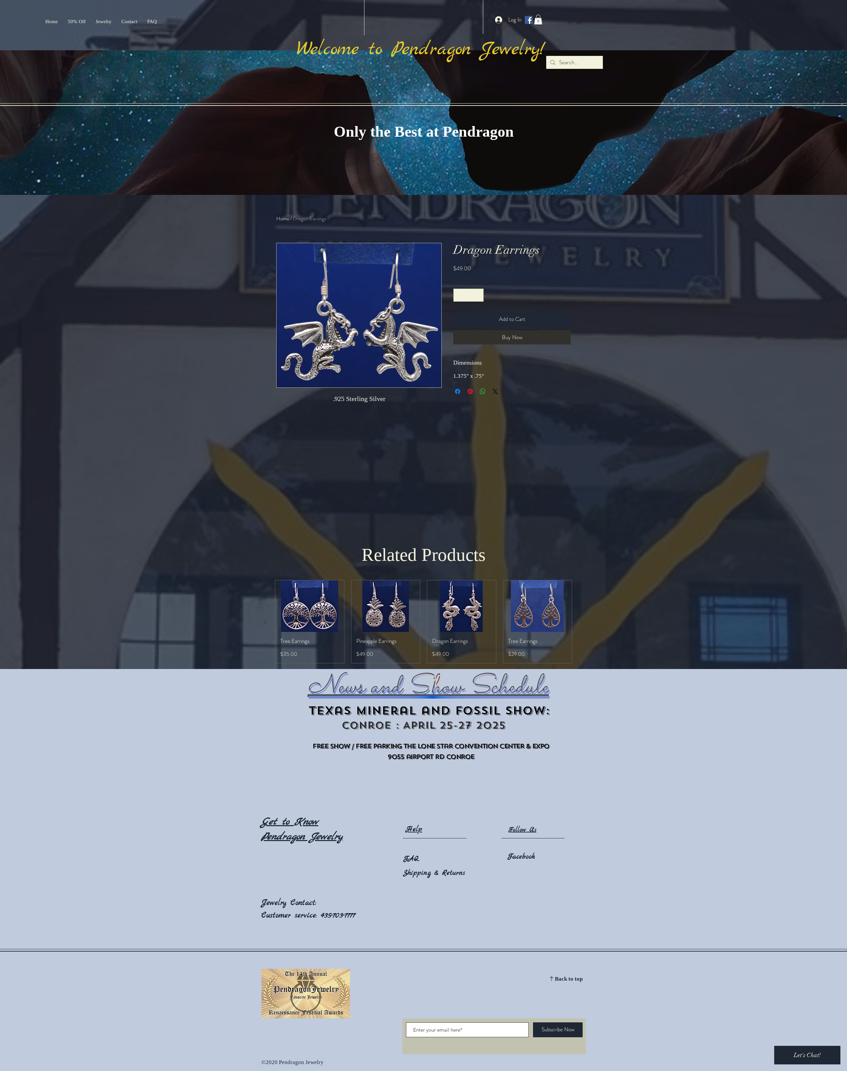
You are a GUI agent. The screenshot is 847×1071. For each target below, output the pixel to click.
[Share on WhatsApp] (483, 391)
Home (282, 218)
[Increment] (478, 295)
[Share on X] (495, 391)
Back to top (569, 979)
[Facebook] (529, 20)
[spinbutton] (468, 295)
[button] (538, 19)
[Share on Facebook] (458, 391)
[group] (423, 622)
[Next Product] (582, 622)
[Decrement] (459, 295)
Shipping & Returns (434, 873)
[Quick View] (309, 606)
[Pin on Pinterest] (470, 391)
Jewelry (275, 903)
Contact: (303, 903)
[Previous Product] (265, 622)
